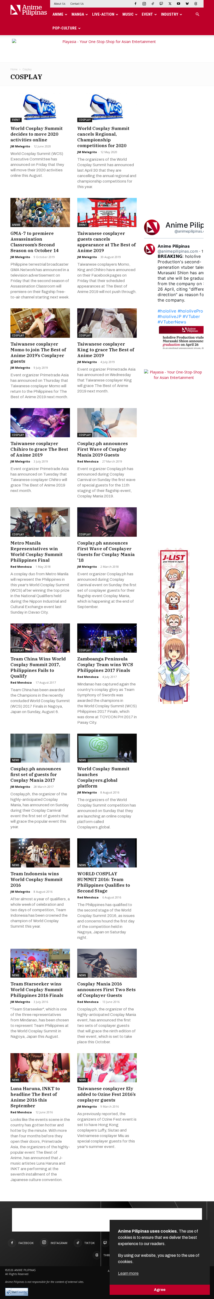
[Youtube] (178, 3)
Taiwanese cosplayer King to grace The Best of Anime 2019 (105, 349)
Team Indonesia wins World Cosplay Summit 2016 (36, 879)
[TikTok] (153, 3)
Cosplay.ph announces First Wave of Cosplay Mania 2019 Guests (102, 449)
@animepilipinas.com (192, 231)
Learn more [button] (128, 1273)
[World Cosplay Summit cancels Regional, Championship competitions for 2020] (107, 107)
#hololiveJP (169, 316)
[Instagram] (144, 3)
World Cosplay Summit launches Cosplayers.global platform (103, 777)
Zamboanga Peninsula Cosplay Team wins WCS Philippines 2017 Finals (105, 664)
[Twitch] (161, 3)
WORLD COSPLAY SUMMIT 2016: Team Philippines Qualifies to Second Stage (103, 882)
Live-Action (103, 14)
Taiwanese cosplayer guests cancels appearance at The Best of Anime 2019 (106, 241)
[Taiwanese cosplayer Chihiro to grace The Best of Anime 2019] (40, 423)
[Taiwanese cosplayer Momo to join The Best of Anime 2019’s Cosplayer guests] (40, 323)
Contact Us (77, 3)
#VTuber (191, 316)
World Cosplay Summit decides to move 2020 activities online (36, 134)
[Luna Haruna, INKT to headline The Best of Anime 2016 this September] (40, 1067)
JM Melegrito (20, 146)
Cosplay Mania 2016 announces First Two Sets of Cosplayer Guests (106, 989)
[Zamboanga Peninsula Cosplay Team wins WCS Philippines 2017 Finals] (107, 638)
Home (13, 69)
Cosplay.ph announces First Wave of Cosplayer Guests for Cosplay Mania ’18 (106, 551)
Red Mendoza (88, 461)
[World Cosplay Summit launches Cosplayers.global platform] (107, 748)
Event (147, 14)
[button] (197, 14)
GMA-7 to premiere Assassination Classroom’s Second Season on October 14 (34, 241)
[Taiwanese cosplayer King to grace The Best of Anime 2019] (107, 323)
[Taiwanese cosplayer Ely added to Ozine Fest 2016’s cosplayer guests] (107, 1067)
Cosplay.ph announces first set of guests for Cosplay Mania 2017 (35, 774)
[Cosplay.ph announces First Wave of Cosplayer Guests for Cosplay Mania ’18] (107, 522)
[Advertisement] (179, 125)
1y (203, 251)
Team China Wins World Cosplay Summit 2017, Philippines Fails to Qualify (38, 667)
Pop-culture (64, 28)
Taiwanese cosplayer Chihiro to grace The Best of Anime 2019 (39, 449)
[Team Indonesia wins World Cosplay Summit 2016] (40, 852)
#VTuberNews (172, 321)
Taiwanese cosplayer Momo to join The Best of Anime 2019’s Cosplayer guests (38, 352)
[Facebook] (135, 3)
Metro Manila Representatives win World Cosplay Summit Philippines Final (36, 551)
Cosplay (85, 120)
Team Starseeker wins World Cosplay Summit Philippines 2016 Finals (36, 989)
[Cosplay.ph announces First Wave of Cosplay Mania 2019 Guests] (107, 423)
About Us (59, 3)
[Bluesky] (187, 3)
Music (128, 14)
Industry (169, 14)
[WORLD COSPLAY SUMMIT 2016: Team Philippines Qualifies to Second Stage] (107, 852)
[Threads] (196, 3)
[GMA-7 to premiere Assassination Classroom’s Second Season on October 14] (40, 212)
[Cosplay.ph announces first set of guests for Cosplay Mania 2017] (40, 748)
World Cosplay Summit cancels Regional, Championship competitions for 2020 (103, 137)
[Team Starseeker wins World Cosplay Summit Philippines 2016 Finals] (40, 963)
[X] (170, 3)
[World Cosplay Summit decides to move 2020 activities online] (40, 107)
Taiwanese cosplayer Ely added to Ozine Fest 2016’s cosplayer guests (106, 1094)
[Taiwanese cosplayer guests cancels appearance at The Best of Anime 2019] (107, 212)
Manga (78, 14)
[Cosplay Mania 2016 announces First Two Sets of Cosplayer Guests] (107, 963)
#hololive (167, 311)
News (15, 760)
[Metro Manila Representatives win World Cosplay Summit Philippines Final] (40, 522)
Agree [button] (159, 1290)
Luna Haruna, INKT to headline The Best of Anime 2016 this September (35, 1097)
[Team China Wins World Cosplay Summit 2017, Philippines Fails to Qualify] (40, 638)
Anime (57, 14)
